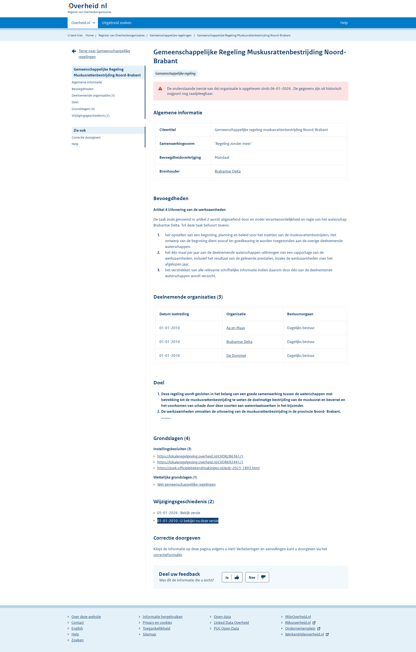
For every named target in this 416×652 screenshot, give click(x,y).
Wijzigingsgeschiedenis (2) (91, 115)
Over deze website (86, 616)
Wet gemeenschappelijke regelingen (186, 484)
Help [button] (344, 22)
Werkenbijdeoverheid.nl (304, 634)
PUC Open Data (226, 628)
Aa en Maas (235, 327)
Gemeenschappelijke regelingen (171, 35)
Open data (222, 616)
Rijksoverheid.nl (298, 622)
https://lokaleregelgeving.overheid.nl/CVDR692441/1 (200, 462)
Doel (75, 102)
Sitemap (149, 634)
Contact (78, 622)
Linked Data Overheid (231, 622)
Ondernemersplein (300, 628)
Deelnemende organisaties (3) (93, 95)
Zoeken (78, 640)
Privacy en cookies (157, 622)
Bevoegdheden (83, 89)
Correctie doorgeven (86, 137)
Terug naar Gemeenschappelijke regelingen (104, 54)
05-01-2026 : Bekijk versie (178, 512)
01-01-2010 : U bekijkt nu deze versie (187, 520)
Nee (252, 577)
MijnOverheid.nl (298, 616)
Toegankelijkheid (156, 628)
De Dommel (236, 355)
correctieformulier (167, 554)
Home (90, 35)
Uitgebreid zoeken (117, 22)
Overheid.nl (81, 24)
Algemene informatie (87, 82)
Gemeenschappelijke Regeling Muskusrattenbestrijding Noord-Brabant (107, 72)
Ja (227, 577)
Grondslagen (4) (83, 109)
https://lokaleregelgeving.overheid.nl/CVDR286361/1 (200, 456)
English (77, 628)
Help (75, 144)
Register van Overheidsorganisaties (122, 35)
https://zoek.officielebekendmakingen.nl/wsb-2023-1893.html (208, 468)
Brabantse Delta (228, 171)
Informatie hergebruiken (163, 616)
